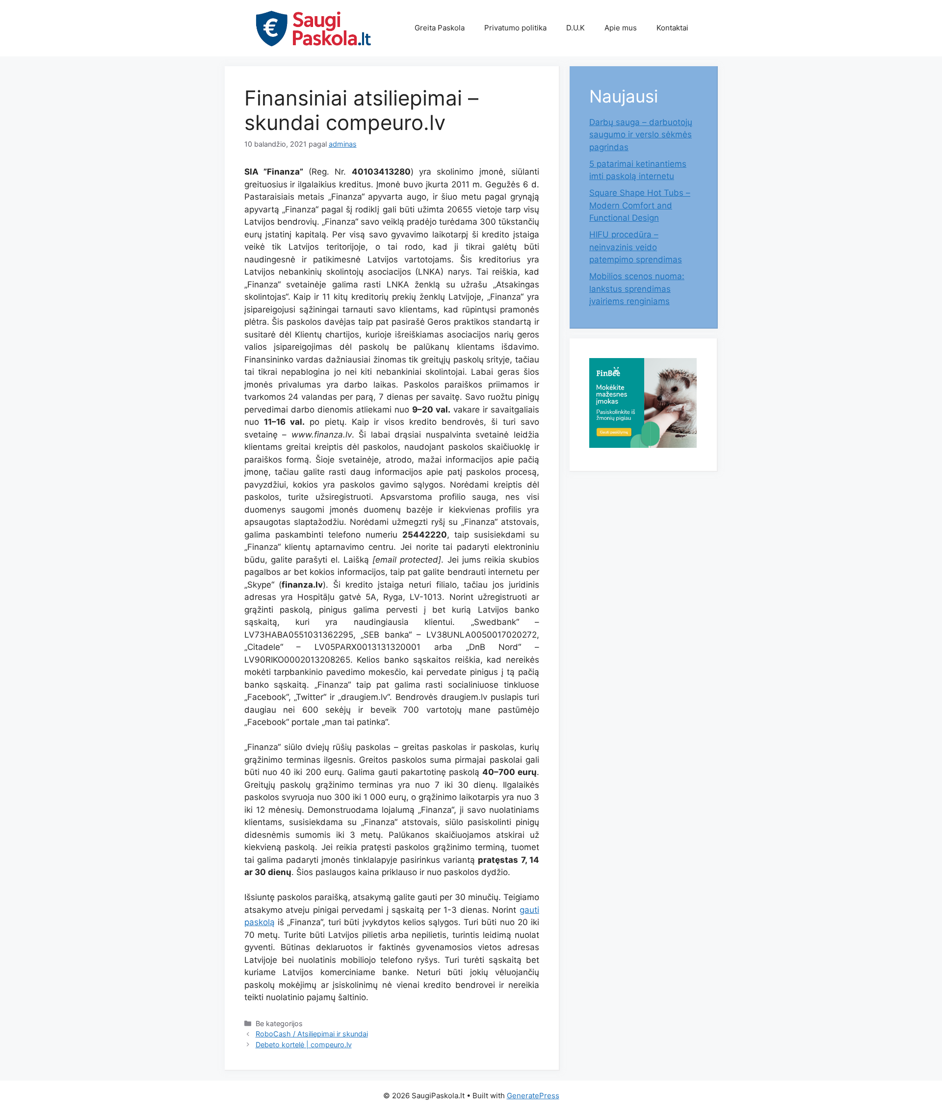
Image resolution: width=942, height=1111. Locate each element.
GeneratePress (533, 1095)
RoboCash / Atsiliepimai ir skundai (312, 1034)
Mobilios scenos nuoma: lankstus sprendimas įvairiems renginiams (636, 288)
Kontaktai (672, 27)
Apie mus (620, 27)
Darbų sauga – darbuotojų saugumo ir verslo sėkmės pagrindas (640, 134)
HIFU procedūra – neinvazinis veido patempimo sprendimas (635, 247)
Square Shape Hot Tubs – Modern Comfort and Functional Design (639, 205)
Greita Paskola (440, 27)
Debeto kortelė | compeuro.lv (304, 1044)
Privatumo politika (515, 27)
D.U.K (575, 27)
